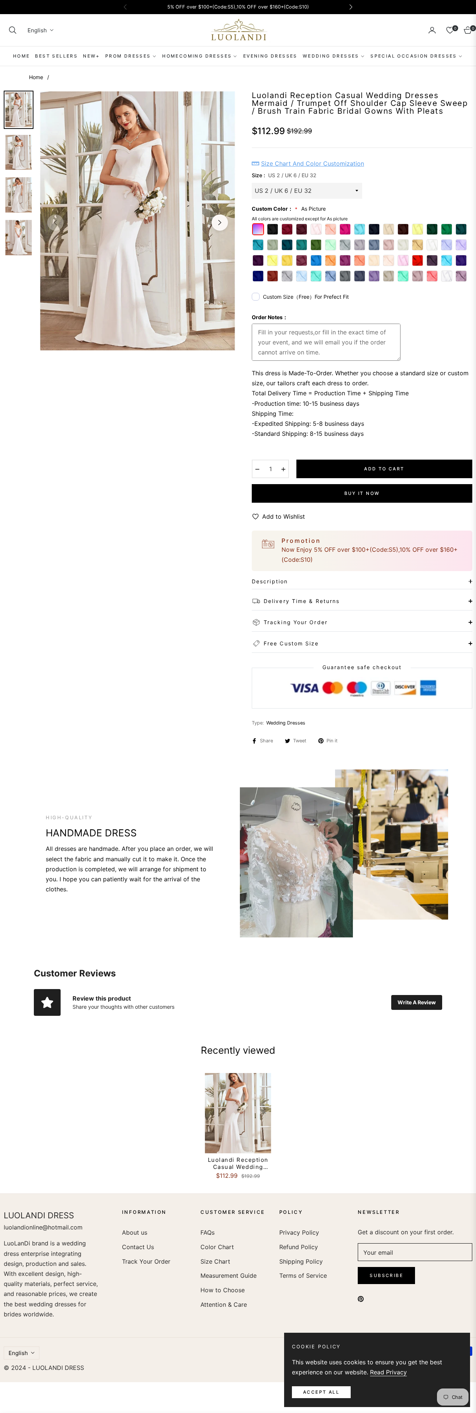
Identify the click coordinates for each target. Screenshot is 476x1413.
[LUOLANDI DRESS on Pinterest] (361, 1298)
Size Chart (215, 1261)
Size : (284, 175)
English (37, 30)
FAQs (207, 1232)
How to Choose (222, 1290)
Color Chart (217, 1247)
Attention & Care (223, 1304)
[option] (137, 220)
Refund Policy (298, 1247)
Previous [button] (55, 222)
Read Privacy (388, 1372)
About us (134, 1232)
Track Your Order (146, 1261)
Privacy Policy (299, 1232)
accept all (321, 1392)
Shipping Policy (301, 1261)
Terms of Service (303, 1275)
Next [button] (220, 222)
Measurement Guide (228, 1275)
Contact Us (138, 1247)
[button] (13, 30)
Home (36, 77)
